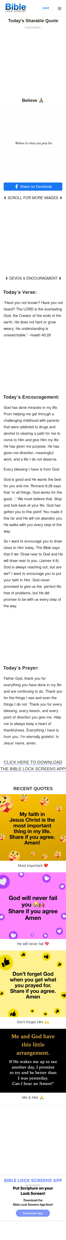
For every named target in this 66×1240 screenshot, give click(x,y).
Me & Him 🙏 (33, 1097)
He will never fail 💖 (33, 944)
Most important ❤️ (33, 866)
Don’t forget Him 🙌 (33, 1022)
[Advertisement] (33, 62)
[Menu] (60, 8)
